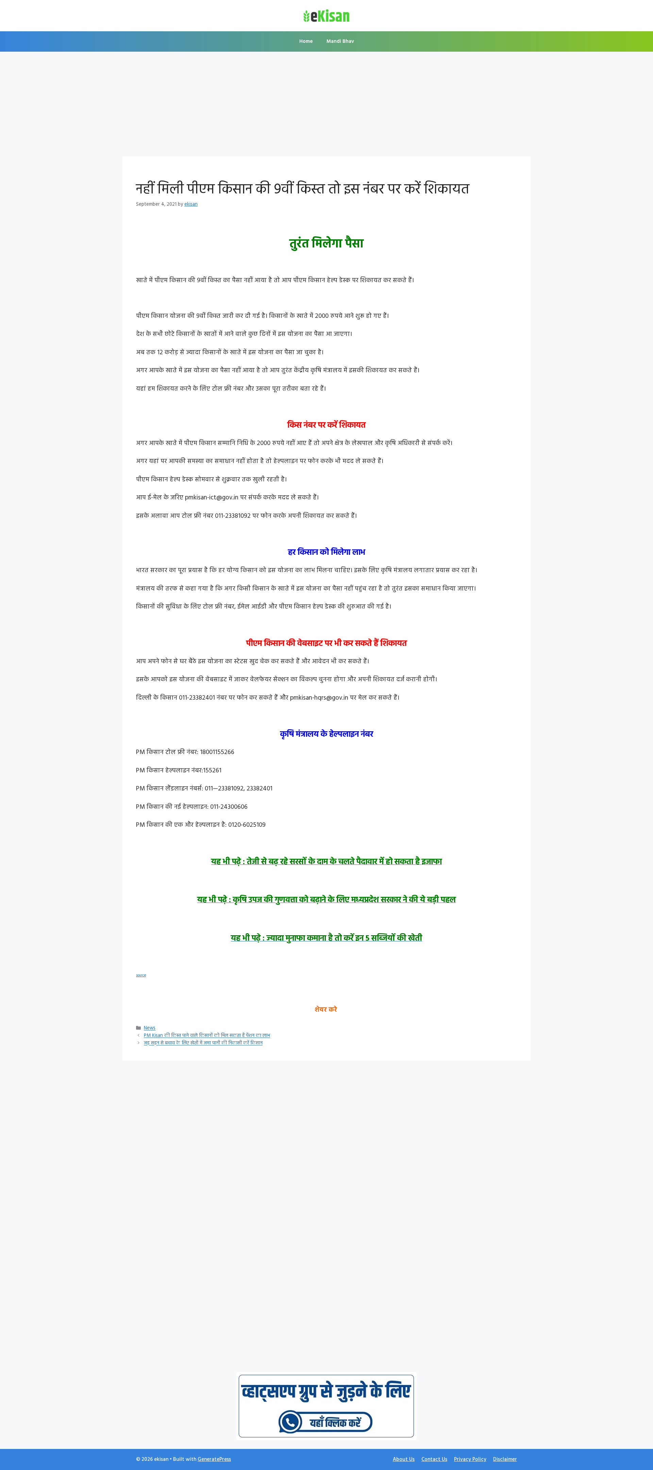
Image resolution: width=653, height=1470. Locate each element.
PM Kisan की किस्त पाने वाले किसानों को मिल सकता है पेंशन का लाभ (207, 1036)
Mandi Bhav (340, 41)
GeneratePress (214, 1459)
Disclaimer (505, 1459)
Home (306, 41)
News (149, 1028)
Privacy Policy (470, 1459)
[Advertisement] (326, 106)
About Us (404, 1459)
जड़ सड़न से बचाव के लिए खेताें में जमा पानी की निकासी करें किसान (203, 1043)
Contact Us (434, 1459)
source (141, 975)
